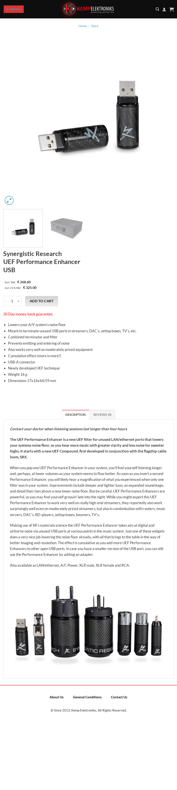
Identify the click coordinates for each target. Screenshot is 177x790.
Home (83, 26)
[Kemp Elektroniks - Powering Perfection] (88, 9)
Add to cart (42, 301)
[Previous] (12, 120)
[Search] (157, 9)
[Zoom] (9, 200)
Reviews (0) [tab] (102, 414)
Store (94, 26)
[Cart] (171, 9)
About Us (57, 697)
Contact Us (119, 697)
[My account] (164, 9)
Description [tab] (75, 414)
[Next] (165, 120)
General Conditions (87, 697)
